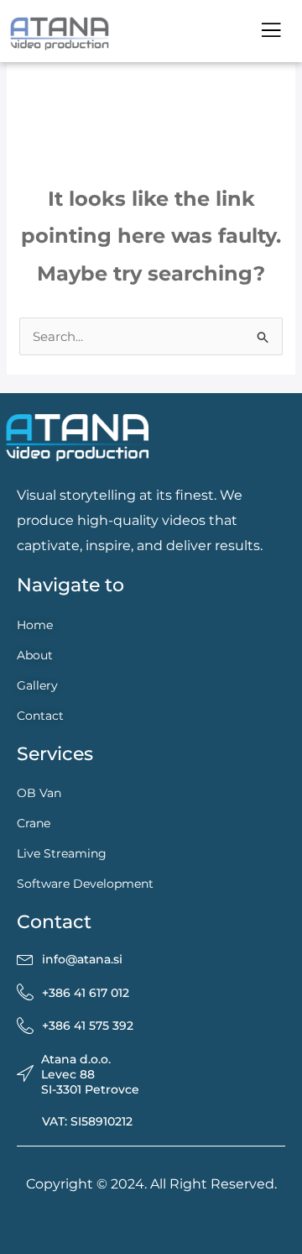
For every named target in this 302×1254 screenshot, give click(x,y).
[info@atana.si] (25, 959)
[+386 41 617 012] (25, 992)
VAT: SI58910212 (87, 1121)
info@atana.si (82, 959)
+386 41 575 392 (87, 1025)
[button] (270, 31)
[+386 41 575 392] (25, 1026)
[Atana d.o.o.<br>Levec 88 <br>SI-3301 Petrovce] (25, 1074)
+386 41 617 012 (85, 992)
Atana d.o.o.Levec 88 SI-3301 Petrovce (90, 1074)
